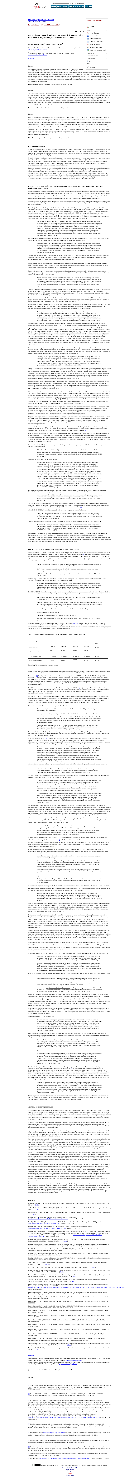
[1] (85, 430)
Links (37, 1205)
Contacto (31, 58)
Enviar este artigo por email (98, 50)
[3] (81, 507)
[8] (59, 840)
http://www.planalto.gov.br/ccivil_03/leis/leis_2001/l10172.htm (47, 1228)
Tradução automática (96, 47)
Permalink (92, 67)
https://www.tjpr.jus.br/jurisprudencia (54, 1432)
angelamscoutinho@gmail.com (37, 55)
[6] (79, 688)
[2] (40, 435)
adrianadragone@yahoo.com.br (37, 50)
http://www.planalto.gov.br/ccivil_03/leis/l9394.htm (43, 1223)
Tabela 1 (75, 623)
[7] (46, 738)
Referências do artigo (96, 39)
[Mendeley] (88, 61)
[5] (37, 676)
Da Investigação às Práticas (41, 20)
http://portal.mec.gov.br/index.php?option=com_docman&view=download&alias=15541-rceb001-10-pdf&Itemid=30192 (64, 1417)
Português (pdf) (94, 33)
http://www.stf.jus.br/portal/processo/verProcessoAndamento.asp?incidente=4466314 (64, 1458)
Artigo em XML (94, 36)
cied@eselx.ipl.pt (69, 1475)
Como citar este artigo (96, 41)
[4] (84, 554)
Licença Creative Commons (100, 1465)
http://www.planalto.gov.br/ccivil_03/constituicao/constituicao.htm (48, 1219)
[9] (71, 1068)
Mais (90, 61)
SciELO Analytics (95, 27)
